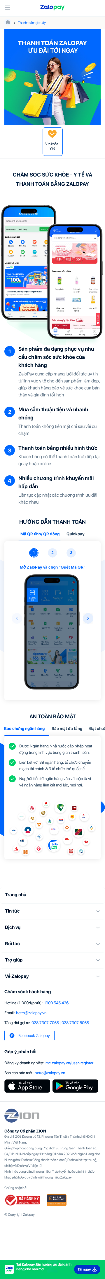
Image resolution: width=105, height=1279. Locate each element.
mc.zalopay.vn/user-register (69, 1063)
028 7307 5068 (75, 1022)
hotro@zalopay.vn (31, 1012)
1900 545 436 (56, 1003)
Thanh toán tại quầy (32, 23)
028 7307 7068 (45, 1022)
